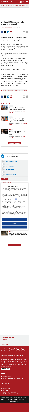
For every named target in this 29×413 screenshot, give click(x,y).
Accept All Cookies (14, 227)
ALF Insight (6, 390)
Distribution (4, 19)
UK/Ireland (24, 90)
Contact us (5, 339)
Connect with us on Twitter (8, 349)
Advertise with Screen (8, 337)
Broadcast (5, 387)
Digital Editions (6, 344)
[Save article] (27, 32)
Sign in (8, 29)
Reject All (15, 223)
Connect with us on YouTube (18, 349)
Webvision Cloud (18, 406)
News (10, 106)
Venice (7, 5)
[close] (28, 29)
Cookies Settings (14, 219)
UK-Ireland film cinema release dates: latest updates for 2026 (17, 108)
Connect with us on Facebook (3, 349)
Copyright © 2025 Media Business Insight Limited (13, 399)
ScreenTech (17, 90)
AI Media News (6, 388)
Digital (4, 90)
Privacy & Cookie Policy (20, 397)
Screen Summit (7, 376)
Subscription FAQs (14, 401)
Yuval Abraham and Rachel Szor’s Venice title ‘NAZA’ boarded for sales (17, 133)
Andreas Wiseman (7, 27)
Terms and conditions (6, 397)
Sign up (5, 178)
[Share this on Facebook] (2, 32)
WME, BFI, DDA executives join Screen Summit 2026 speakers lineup (17, 120)
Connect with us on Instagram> (23, 349)
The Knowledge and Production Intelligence (14, 394)
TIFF (3, 5)
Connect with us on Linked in (13, 349)
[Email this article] (11, 32)
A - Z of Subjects (6, 342)
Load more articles (14, 143)
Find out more (5, 368)
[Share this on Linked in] (8, 32)
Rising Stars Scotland (15, 5)
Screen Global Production (9, 392)
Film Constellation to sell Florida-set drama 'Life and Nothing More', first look (18, 234)
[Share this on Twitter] (5, 32)
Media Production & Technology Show (13, 378)
